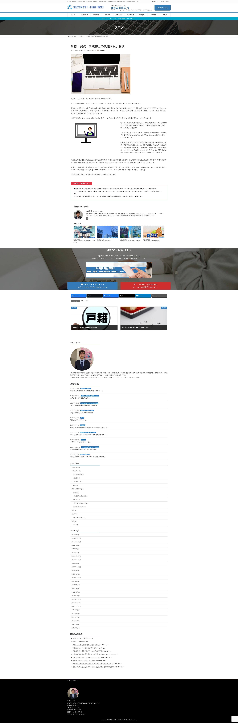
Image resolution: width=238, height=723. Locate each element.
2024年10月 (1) (76, 559)
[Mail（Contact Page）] (88, 218)
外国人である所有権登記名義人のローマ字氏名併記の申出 (89, 427)
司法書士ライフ (85, 301)
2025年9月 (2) (76, 545)
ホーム (155, 1)
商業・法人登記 (137, 237)
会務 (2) (75, 485)
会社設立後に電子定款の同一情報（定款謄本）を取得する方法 (93, 667)
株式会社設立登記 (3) (79, 506)
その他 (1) (76, 492)
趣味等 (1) (76, 524)
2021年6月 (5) (76, 620)
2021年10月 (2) (76, 606)
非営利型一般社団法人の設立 (104, 240)
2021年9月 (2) (76, 610)
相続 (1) (74, 510)
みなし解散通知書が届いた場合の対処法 (130, 240)
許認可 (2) (75, 514)
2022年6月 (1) (76, 588)
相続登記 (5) (76, 478)
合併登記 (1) (76, 499)
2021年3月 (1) (76, 628)
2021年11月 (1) (76, 603)
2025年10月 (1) (76, 541)
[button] (92, 286)
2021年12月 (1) (76, 599)
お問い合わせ (163, 8)
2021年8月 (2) (76, 613)
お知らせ (83, 439)
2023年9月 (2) (76, 570)
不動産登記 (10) (76, 471)
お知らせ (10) (76, 467)
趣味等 (82, 417)
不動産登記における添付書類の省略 (84, 648)
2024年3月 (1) (76, 563)
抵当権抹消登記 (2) (78, 474)
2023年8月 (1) (76, 574)
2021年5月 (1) (76, 624)
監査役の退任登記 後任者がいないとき (87, 657)
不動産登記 (92, 237)
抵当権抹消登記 (90, 410)
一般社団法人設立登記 (113, 237)
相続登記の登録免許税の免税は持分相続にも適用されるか (92, 663)
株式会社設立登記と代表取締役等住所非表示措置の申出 (89, 434)
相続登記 (88, 388)
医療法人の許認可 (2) (79, 517)
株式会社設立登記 (91, 432)
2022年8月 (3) (76, 585)
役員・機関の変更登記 (93, 403)
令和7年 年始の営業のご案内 (80, 442)
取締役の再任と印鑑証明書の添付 (84, 660)
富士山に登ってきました (78, 420)
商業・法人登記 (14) (78, 489)
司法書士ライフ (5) (77, 481)
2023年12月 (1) (76, 567)
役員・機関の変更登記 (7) (80, 503)
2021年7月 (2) (76, 617)
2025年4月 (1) (76, 549)
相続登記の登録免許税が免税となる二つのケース (84, 241)
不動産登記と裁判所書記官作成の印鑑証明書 (87, 651)
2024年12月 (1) (76, 556)
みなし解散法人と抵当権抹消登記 (151, 240)
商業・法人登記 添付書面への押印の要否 (86, 645)
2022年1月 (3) (76, 595)
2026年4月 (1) (76, 534)
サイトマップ (166, 1)
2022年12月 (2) (76, 577)
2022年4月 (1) (76, 592)
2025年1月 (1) (76, 552)
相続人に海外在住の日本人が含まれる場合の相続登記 (88, 457)
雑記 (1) (74, 521)
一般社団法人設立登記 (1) (80, 496)
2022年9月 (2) (76, 581)
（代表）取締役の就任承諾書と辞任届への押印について (91, 654)
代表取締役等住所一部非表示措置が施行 (83, 449)
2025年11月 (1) (76, 538)
